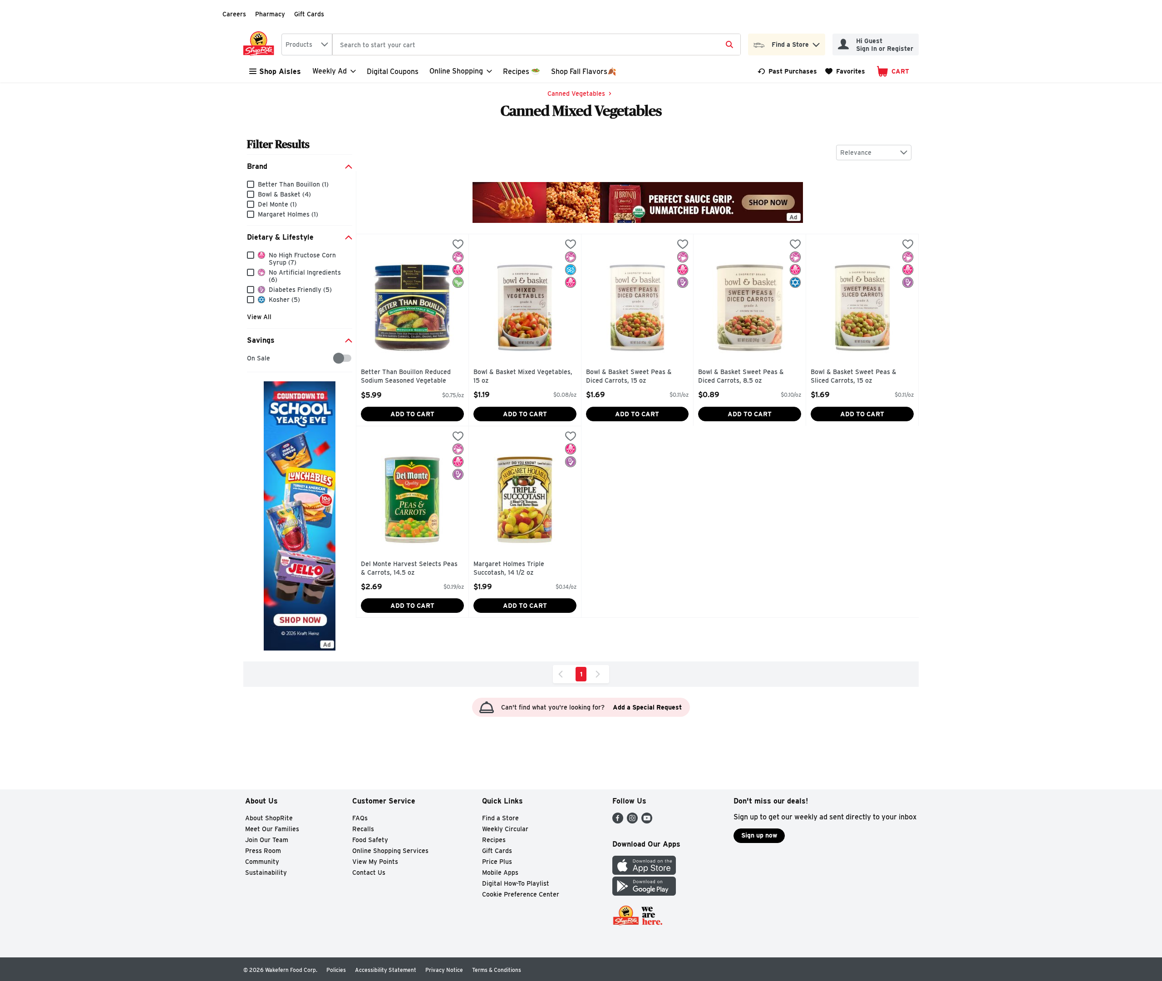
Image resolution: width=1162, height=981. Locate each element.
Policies (336, 969)
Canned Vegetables (576, 93)
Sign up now (759, 835)
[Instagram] (632, 821)
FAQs (360, 818)
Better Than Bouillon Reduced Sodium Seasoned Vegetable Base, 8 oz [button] (406, 377)
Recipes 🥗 (521, 71)
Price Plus (497, 861)
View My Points (375, 861)
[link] (787, 71)
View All (259, 316)
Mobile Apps (500, 872)
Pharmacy (270, 14)
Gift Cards (309, 14)
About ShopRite (269, 818)
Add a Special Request (647, 707)
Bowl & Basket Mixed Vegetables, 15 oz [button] (522, 376)
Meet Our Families (272, 829)
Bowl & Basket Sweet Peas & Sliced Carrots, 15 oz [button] (853, 376)
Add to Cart (412, 414)
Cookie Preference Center (520, 894)
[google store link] (644, 893)
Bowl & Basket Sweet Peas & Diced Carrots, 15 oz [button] (629, 376)
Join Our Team (266, 839)
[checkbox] (252, 358)
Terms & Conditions (496, 969)
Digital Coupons (393, 71)
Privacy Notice (444, 969)
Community (262, 861)
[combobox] (306, 44)
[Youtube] (646, 821)
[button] (816, 42)
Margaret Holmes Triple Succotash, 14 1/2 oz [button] (512, 568)
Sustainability (266, 872)
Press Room (263, 850)
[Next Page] (600, 674)
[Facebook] (617, 821)
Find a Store (500, 818)
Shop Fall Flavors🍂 (583, 71)
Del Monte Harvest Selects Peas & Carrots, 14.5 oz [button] (409, 568)
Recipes (494, 839)
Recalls (363, 829)
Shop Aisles (280, 71)
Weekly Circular (505, 829)
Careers (234, 14)
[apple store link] (644, 872)
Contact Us (368, 872)
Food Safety (370, 839)
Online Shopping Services (390, 850)
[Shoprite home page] (260, 44)
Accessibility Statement (385, 969)
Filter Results (278, 144)
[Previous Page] (562, 674)
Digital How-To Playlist (515, 883)
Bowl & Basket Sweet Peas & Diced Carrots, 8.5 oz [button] (741, 376)
